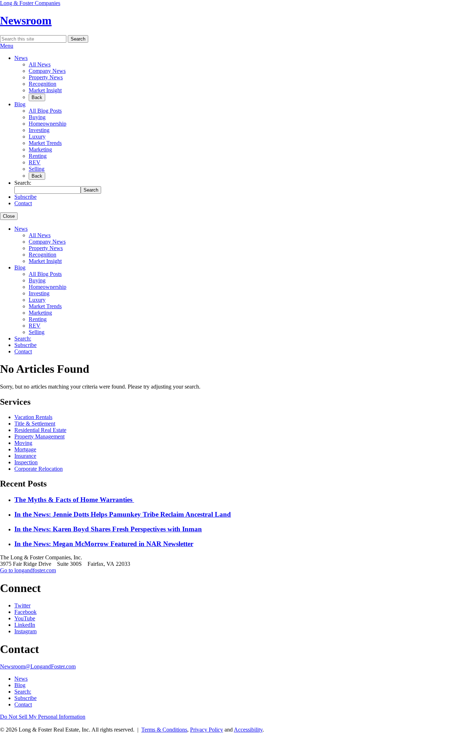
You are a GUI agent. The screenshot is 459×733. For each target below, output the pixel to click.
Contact (23, 203)
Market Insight (45, 90)
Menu (6, 46)
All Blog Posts (45, 111)
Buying (37, 117)
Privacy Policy (206, 730)
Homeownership (47, 124)
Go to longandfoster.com (28, 570)
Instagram (25, 631)
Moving (23, 443)
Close (9, 216)
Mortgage (25, 449)
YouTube (24, 618)
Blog (19, 104)
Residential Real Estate (40, 430)
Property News (46, 77)
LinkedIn (24, 625)
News (21, 58)
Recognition (42, 84)
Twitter (22, 605)
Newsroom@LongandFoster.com (38, 666)
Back (37, 97)
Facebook (25, 612)
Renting (38, 156)
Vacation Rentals (33, 417)
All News (40, 64)
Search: (22, 338)
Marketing (40, 149)
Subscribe (25, 197)
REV (35, 162)
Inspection (26, 462)
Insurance (25, 456)
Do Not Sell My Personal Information (42, 717)
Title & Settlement (34, 423)
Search (78, 39)
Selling (36, 169)
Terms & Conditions (164, 730)
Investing (39, 130)
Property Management (39, 436)
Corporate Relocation (38, 469)
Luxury (37, 136)
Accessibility (248, 730)
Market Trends (45, 143)
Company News (47, 71)
